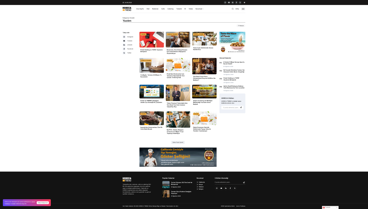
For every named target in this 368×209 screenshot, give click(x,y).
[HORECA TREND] (127, 9)
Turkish (327, 207)
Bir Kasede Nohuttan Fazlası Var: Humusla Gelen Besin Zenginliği (234, 71)
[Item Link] (151, 39)
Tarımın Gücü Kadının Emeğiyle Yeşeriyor (181, 192)
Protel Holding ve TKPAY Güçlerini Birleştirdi (151, 50)
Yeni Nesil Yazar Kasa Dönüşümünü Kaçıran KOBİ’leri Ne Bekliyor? (204, 78)
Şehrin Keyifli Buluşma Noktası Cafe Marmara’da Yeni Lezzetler (234, 87)
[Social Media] (225, 2)
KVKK (13, 203)
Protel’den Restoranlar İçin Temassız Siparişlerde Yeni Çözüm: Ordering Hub (176, 75)
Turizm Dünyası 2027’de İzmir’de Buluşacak (181, 183)
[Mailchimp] (241, 107)
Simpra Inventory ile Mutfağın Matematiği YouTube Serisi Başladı (202, 102)
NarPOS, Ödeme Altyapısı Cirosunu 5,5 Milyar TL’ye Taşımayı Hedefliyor (175, 131)
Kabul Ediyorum (43, 202)
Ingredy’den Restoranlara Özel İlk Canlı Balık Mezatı (151, 128)
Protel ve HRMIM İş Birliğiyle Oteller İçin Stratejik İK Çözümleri (151, 101)
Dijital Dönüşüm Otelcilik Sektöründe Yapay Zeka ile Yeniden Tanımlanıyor (202, 129)
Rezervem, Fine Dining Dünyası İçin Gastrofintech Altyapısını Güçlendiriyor (177, 51)
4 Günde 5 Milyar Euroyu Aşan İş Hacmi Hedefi (233, 63)
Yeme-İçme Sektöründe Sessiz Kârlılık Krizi (203, 48)
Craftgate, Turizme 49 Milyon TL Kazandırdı (151, 76)
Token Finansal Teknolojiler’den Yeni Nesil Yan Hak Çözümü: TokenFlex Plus (177, 104)
